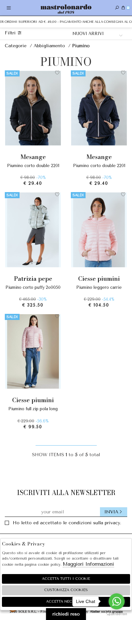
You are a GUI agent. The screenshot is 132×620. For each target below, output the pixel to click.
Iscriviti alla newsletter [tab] (66, 493)
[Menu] (9, 8)
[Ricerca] (117, 7)
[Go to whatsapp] (117, 601)
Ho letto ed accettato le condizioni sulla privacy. (67, 523)
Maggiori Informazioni (88, 564)
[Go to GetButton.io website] (116, 614)
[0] (123, 7)
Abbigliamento (50, 46)
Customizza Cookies (66, 590)
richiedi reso (66, 614)
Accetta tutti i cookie (66, 579)
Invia (111, 512)
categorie (16, 46)
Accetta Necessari (66, 601)
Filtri (11, 33)
